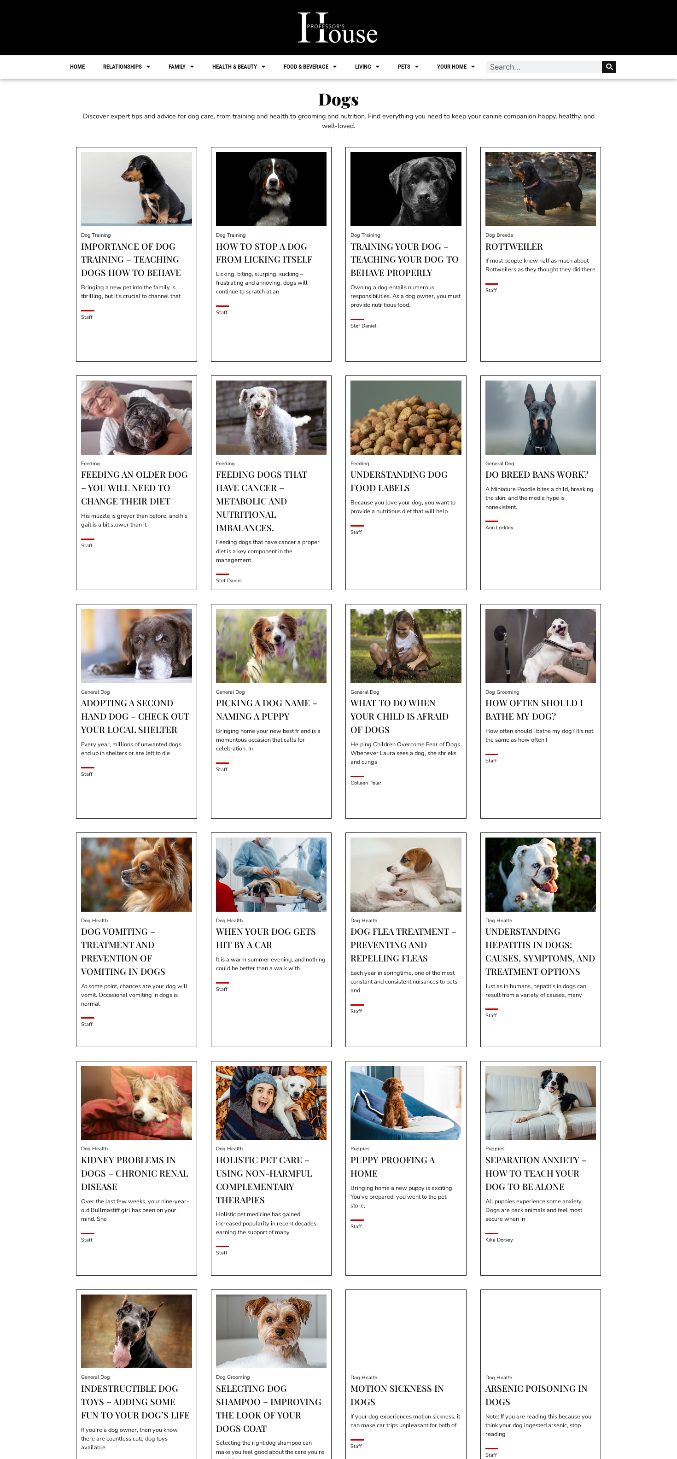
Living (363, 66)
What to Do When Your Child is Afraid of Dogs (399, 716)
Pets (404, 66)
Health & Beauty (234, 66)
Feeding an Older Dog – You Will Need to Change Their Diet (134, 487)
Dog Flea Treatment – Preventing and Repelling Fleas (403, 944)
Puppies (359, 1148)
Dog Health (94, 920)
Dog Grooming (502, 692)
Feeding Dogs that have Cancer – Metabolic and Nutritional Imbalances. (261, 500)
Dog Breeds (499, 235)
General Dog (499, 463)
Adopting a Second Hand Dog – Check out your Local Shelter (135, 716)
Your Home (452, 66)
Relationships (122, 66)
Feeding (90, 463)
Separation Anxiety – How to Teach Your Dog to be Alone (536, 1173)
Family (177, 66)
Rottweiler (514, 246)
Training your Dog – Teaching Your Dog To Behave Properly (404, 259)
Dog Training (96, 235)
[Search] (609, 67)
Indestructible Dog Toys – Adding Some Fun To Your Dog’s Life (135, 1401)
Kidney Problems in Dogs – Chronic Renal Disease (134, 1173)
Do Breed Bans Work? (536, 474)
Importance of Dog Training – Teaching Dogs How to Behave (131, 259)
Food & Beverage (306, 66)
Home (77, 66)
